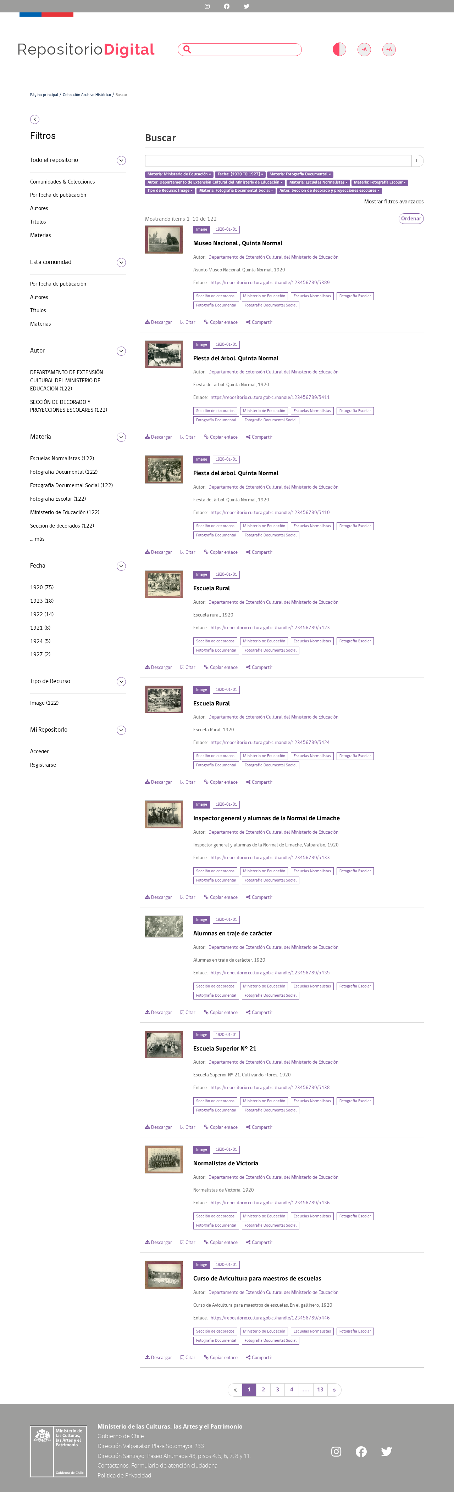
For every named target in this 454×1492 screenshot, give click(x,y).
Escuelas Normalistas (312, 296)
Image (201, 229)
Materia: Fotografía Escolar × (380, 182)
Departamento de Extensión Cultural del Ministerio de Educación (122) (66, 381)
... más (37, 539)
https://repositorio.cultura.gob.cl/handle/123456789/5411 (270, 397)
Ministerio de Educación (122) (64, 513)
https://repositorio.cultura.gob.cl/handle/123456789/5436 (270, 1203)
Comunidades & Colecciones (62, 182)
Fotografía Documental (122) (64, 472)
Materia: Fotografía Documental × (300, 175)
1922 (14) (42, 615)
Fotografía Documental (216, 305)
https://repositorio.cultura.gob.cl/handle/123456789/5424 (270, 742)
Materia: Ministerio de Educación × (179, 175)
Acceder (39, 752)
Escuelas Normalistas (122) (62, 459)
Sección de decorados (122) (62, 526)
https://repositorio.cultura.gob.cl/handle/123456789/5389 (270, 283)
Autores (39, 209)
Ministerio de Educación (264, 296)
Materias (40, 235)
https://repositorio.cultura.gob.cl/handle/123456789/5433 (270, 858)
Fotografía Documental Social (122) (71, 486)
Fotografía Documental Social (271, 305)
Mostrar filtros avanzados (394, 202)
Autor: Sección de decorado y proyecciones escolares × (329, 190)
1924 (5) (40, 641)
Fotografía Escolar (355, 296)
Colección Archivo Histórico (87, 95)
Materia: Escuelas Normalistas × (318, 182)
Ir (417, 160)
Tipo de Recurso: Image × (170, 190)
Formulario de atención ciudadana (174, 1465)
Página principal (44, 95)
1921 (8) (40, 628)
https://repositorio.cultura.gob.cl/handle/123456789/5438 (270, 1088)
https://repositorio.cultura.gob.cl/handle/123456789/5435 (270, 973)
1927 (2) (40, 655)
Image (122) (44, 703)
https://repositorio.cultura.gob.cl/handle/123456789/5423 (270, 628)
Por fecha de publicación (58, 195)
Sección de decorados (215, 296)
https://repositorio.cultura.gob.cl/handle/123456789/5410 (270, 513)
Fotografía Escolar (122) (58, 499)
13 (320, 1390)
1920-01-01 (226, 229)
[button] (75, 119)
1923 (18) (42, 601)
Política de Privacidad (124, 1475)
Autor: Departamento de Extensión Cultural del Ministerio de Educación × (215, 182)
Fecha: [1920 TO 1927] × (240, 175)
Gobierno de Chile (121, 1436)
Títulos (38, 222)
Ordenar (411, 219)
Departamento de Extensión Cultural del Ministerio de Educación (273, 257)
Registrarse (43, 765)
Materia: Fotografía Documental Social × (236, 190)
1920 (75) (42, 588)
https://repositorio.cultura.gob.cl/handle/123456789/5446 (270, 1318)
